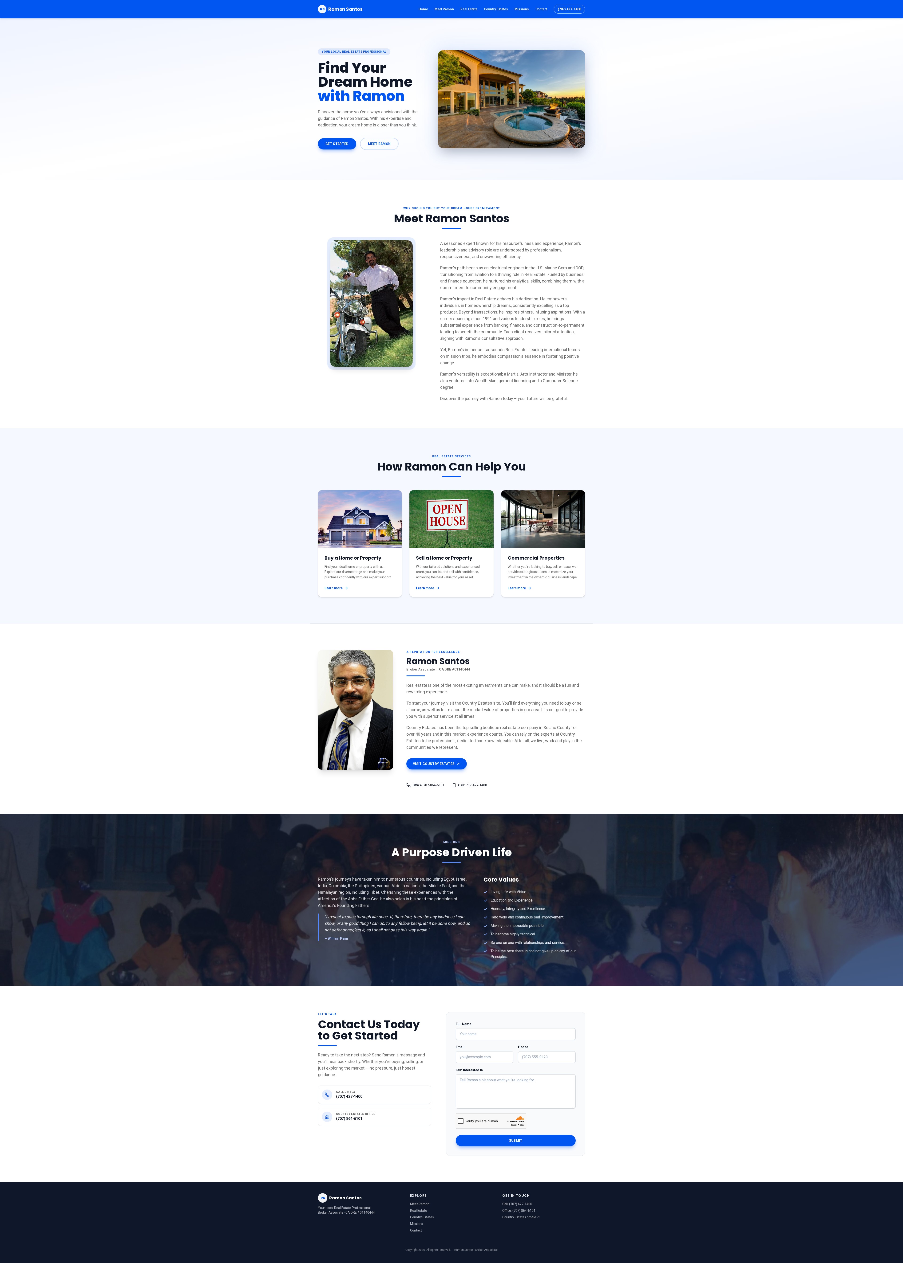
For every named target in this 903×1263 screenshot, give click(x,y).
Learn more (334, 588)
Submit (516, 1140)
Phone (523, 1047)
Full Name (463, 1024)
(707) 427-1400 (569, 9)
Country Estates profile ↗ (521, 1217)
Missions (522, 9)
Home (423, 9)
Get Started (337, 144)
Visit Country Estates (434, 764)
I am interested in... (471, 1070)
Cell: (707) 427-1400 (517, 1204)
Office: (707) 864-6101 (518, 1210)
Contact (541, 9)
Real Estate (468, 9)
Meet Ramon (444, 9)
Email (460, 1047)
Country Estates (496, 9)
